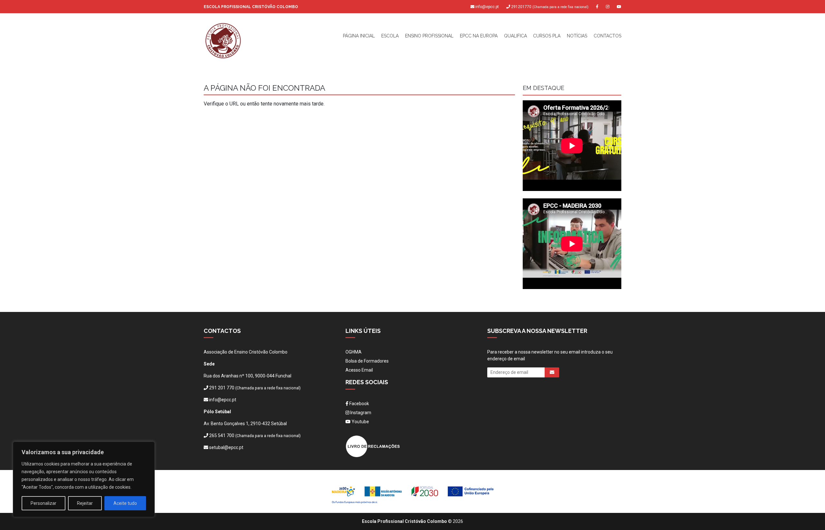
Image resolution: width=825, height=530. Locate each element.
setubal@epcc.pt (226, 447)
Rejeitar (85, 503)
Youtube (360, 421)
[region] (84, 479)
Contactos (607, 35)
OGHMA (353, 352)
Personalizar (43, 503)
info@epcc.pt (487, 7)
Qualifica (515, 35)
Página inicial (359, 35)
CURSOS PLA (546, 35)
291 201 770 (221, 387)
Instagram (360, 412)
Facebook (358, 403)
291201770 (549, 7)
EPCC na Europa (479, 35)
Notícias (577, 35)
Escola (390, 35)
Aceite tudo (125, 503)
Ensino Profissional (429, 35)
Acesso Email (359, 370)
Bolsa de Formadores (367, 361)
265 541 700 (221, 435)
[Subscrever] (552, 372)
